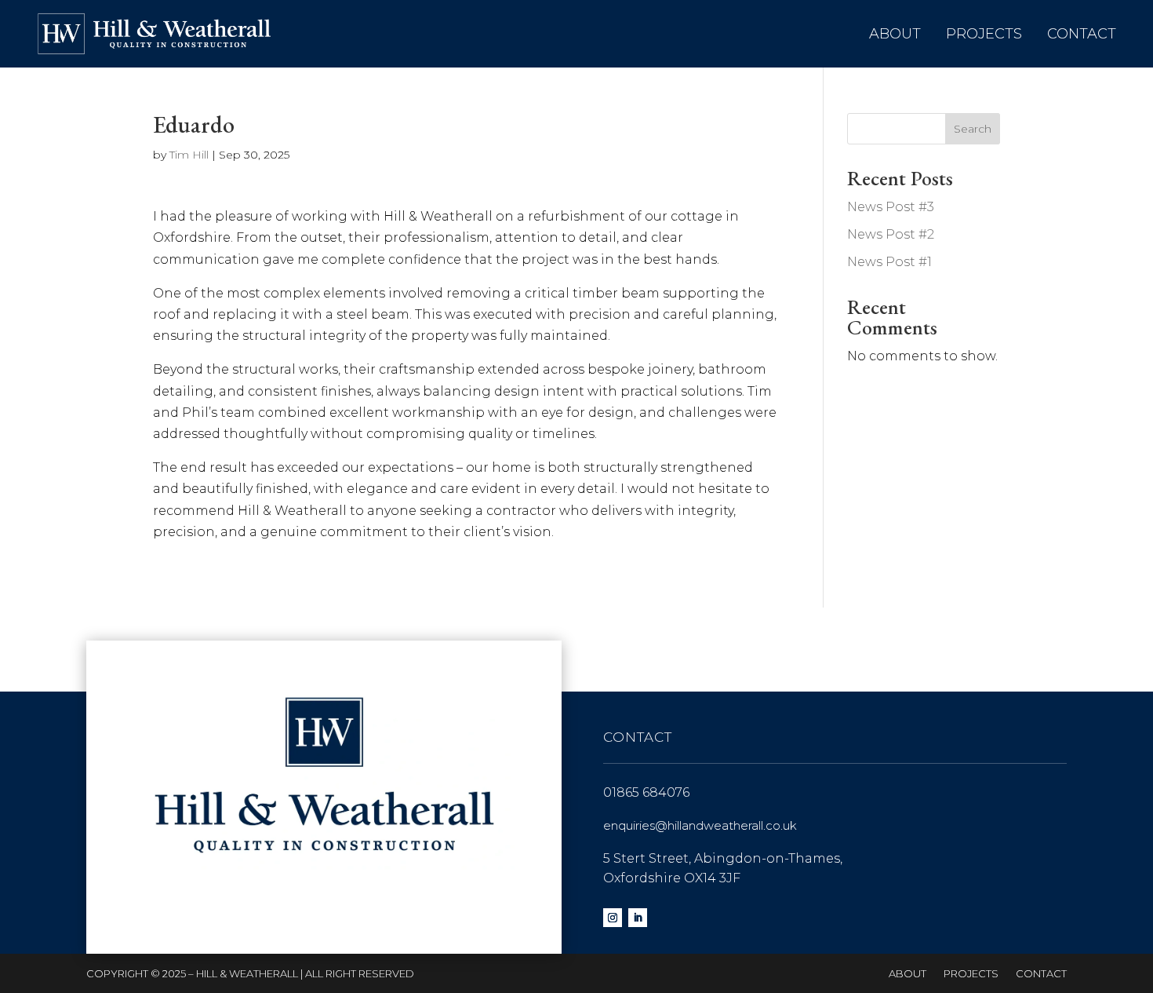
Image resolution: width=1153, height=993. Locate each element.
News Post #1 (889, 261)
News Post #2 (890, 234)
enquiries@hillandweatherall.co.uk (700, 825)
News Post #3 (890, 206)
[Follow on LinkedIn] (637, 917)
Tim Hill (189, 155)
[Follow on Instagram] (612, 917)
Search (972, 129)
